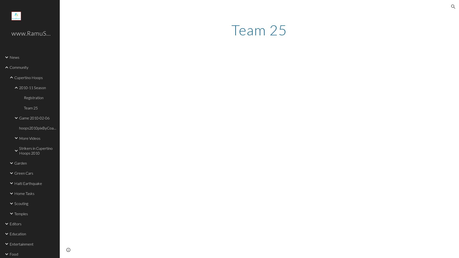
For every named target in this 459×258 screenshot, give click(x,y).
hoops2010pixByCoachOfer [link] (38, 128)
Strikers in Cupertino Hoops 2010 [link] (36, 150)
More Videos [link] (29, 138)
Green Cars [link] (23, 173)
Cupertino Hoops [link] (28, 77)
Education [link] (18, 233)
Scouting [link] (21, 203)
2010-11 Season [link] (32, 87)
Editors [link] (16, 223)
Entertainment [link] (21, 244)
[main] (259, 30)
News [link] (14, 57)
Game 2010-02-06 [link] (34, 118)
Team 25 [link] (31, 108)
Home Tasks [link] (24, 193)
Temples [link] (21, 213)
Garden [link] (20, 163)
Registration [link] (34, 97)
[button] (453, 6)
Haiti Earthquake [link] (28, 183)
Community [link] (19, 67)
